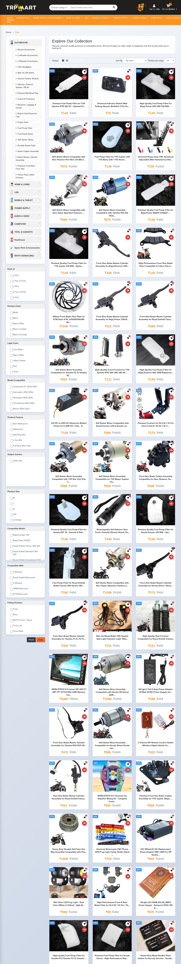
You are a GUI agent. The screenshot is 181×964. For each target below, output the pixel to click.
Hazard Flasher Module (28, 78)
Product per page (156, 60)
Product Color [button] (14, 306)
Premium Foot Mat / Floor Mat (25, 167)
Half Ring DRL (19, 435)
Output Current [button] (14, 454)
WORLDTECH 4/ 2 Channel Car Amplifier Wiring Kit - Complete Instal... (112, 798)
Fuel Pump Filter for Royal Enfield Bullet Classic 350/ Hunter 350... (68, 584)
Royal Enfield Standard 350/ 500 (25, 553)
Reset (31, 640)
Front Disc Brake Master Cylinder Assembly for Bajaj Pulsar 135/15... (112, 317)
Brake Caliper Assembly (28, 151)
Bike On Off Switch (26, 73)
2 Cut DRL (17, 440)
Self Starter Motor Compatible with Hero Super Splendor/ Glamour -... (68, 211)
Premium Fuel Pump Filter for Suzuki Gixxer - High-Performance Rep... (112, 956)
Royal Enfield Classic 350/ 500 (26, 546)
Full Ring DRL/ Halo (22, 446)
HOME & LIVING (73, 18)
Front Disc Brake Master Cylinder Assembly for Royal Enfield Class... (156, 317)
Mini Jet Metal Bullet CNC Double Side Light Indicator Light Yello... (112, 637)
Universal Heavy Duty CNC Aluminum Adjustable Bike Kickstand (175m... (156, 158)
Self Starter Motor (25, 140)
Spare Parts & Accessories (47, 18)
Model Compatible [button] (16, 380)
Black (15, 318)
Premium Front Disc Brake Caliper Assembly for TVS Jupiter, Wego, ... (156, 797)
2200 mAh (17, 461)
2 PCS (16, 286)
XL (14, 509)
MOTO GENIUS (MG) (10, 20)
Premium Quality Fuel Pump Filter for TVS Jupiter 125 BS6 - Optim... (69, 264)
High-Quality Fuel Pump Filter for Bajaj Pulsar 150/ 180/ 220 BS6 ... (156, 104)
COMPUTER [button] (20, 224)
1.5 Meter (17, 520)
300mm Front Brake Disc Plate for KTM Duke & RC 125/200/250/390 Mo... (69, 319)
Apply (40, 640)
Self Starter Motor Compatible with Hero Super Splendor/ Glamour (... (112, 584)
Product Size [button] (13, 491)
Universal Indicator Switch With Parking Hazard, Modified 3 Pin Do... (112, 104)
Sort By (119, 60)
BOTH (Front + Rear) (22, 620)
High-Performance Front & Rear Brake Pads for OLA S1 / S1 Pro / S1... (112, 903)
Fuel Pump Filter (25, 128)
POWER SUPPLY (121, 18)
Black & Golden (20, 329)
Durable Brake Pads (26, 145)
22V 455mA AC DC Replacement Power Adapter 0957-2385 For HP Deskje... (155, 851)
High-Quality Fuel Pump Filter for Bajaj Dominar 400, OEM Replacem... (155, 371)
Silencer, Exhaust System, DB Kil (24, 85)
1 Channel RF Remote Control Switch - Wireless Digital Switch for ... (156, 744)
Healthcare (19, 240)
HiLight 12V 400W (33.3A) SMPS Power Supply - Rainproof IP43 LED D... (156, 905)
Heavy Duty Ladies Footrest (25, 176)
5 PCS (16, 297)
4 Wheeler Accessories (28, 61)
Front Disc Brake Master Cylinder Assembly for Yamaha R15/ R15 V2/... (68, 744)
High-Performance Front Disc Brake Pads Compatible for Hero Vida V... (156, 264)
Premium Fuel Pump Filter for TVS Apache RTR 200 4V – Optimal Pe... (68, 104)
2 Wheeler (17, 572)
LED (86, 18)
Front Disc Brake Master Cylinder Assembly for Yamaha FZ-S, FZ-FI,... (69, 637)
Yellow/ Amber (19, 360)
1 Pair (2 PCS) (19, 281)
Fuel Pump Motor (25, 134)
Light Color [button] (12, 343)
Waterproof (18, 429)
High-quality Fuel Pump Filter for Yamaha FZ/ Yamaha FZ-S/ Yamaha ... (68, 956)
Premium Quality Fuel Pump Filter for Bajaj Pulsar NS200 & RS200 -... (155, 211)
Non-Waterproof (20, 424)
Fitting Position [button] (14, 602)
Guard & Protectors (26, 99)
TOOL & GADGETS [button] (23, 232)
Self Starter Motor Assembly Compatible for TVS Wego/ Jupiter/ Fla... (112, 479)
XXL (15, 514)
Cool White (18, 349)
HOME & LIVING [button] (22, 184)
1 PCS (16, 275)
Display (55, 60)
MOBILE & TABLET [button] (23, 200)
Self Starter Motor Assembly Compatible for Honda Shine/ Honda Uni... (112, 745)
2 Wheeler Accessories (28, 55)
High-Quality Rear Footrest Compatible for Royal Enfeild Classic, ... (156, 638)
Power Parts (23, 122)
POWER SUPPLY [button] (22, 208)
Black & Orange (20, 334)
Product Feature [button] (15, 417)
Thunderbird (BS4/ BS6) (24, 403)
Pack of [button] (11, 269)
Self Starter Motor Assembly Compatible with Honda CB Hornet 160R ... (112, 692)
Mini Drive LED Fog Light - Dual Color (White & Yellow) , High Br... (69, 903)
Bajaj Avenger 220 (21, 535)
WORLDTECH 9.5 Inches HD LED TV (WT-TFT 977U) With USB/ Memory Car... (69, 692)
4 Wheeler (17, 583)
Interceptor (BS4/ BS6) (23, 392)
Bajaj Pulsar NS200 (21, 540)
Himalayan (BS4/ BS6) (23, 397)
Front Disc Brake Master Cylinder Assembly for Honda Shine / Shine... (155, 584)
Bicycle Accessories (26, 49)
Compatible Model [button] (16, 528)
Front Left (17, 625)
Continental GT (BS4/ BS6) (25, 386)
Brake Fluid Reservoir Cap (26, 115)
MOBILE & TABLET (100, 18)
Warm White (18, 355)
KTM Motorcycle (20, 594)
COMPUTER (156, 18)
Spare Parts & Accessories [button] (27, 248)
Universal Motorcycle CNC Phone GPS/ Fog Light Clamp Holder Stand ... (112, 851)
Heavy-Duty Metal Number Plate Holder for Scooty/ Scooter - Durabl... (155, 956)
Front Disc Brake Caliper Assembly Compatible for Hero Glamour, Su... (155, 477)
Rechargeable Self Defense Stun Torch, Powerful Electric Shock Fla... (112, 530)
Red (15, 366)
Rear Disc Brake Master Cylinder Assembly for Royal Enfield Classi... (69, 797)
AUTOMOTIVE (22, 18)
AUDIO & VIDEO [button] (21, 216)
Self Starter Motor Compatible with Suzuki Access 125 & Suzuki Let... (112, 424)
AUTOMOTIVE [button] (21, 42)
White (15, 312)
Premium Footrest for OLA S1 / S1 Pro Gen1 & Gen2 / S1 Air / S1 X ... (156, 424)
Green (16, 371)
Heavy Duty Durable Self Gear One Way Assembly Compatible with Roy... (69, 850)
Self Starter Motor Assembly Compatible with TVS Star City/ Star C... (69, 479)
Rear (15, 614)
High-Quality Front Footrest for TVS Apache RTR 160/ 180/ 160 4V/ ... (112, 371)
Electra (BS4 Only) (21, 409)
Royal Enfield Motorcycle (24, 577)
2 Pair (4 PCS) (19, 292)
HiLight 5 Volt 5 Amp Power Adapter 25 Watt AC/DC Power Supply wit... (156, 690)
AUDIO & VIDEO (139, 18)
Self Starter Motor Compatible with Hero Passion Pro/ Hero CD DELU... (68, 158)
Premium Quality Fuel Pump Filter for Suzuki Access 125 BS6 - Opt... (155, 530)
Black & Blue (18, 323)
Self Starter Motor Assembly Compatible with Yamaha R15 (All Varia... (112, 212)
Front (15, 609)
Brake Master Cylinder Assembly (26, 158)
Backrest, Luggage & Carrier (26, 106)
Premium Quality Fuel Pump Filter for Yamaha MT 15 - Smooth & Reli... (69, 530)
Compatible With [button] (15, 565)
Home (8, 32)
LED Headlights (24, 67)
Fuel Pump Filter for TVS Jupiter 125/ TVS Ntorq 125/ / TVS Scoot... (112, 158)
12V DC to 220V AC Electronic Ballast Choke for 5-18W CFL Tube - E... (69, 424)
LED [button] (16, 192)
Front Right (18, 631)
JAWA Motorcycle (20, 588)
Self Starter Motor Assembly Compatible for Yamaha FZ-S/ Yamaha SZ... (69, 372)
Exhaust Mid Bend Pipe (28, 93)
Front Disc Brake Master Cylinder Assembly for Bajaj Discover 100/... (112, 264)
